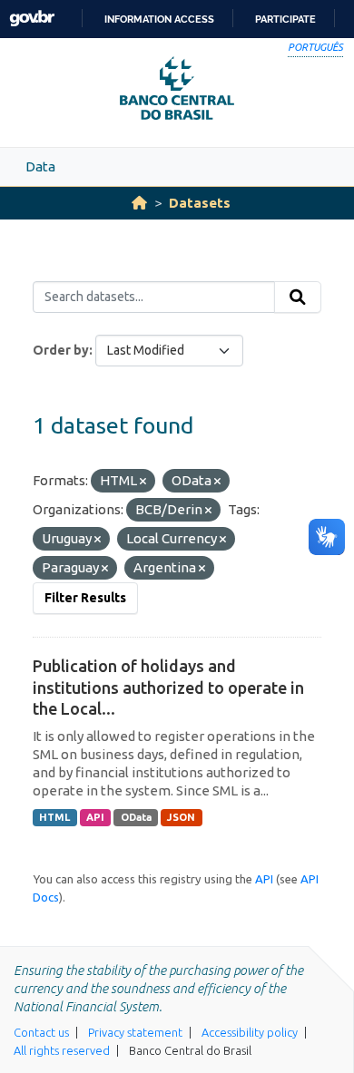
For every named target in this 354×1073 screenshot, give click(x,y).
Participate (285, 19)
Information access (159, 19)
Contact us (41, 1032)
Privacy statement (135, 1032)
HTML (54, 817)
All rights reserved (62, 1050)
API (95, 817)
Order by (61, 350)
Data (40, 166)
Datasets (200, 202)
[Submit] (297, 297)
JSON (181, 817)
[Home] (139, 202)
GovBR (31, 18)
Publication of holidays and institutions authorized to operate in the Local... (168, 687)
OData (136, 817)
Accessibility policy (250, 1032)
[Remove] (143, 481)
